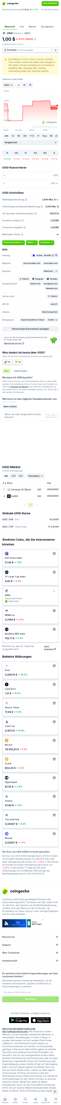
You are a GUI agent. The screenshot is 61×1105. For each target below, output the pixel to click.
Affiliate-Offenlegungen (12, 471)
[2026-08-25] (51, 136)
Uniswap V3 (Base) (19, 386)
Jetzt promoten (48, 647)
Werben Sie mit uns (13, 343)
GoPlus (25, 59)
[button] (32, 263)
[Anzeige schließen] (54, 591)
